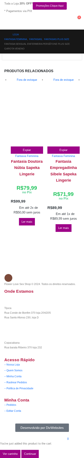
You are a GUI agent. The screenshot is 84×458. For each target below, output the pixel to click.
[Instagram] (8, 278)
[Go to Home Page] (5, 34)
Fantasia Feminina (26, 156)
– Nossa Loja (12, 364)
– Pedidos (10, 404)
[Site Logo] (22, 21)
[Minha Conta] (68, 19)
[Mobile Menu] (6, 22)
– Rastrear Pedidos (15, 382)
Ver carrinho (10, 453)
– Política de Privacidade (18, 388)
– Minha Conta (13, 376)
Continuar (30, 453)
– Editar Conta (12, 410)
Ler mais (27, 221)
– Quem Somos (13, 370)
